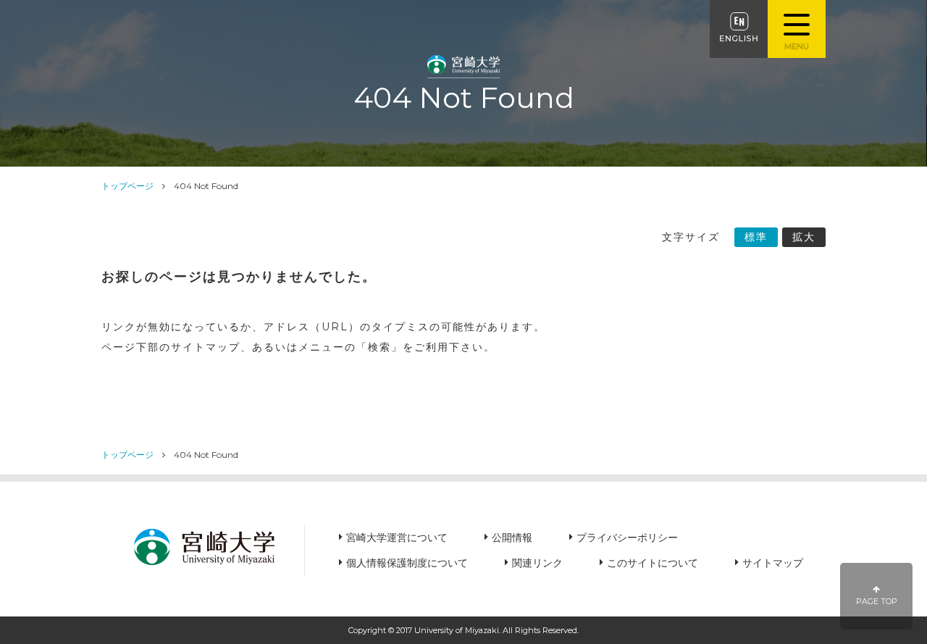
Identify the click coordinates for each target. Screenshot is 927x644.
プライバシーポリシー (627, 537)
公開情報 (512, 537)
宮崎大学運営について (397, 537)
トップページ (127, 185)
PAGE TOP (876, 601)
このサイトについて (652, 562)
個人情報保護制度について (407, 562)
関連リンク (537, 562)
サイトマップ (772, 562)
